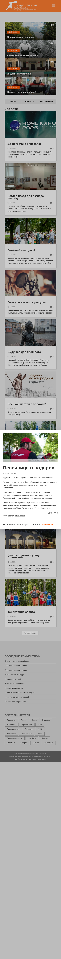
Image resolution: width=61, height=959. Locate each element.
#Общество (20, 516)
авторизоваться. (47, 525)
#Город (11, 516)
